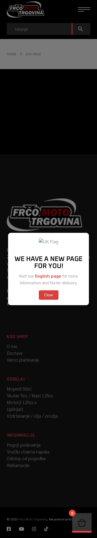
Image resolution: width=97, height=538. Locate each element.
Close (48, 295)
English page (48, 276)
